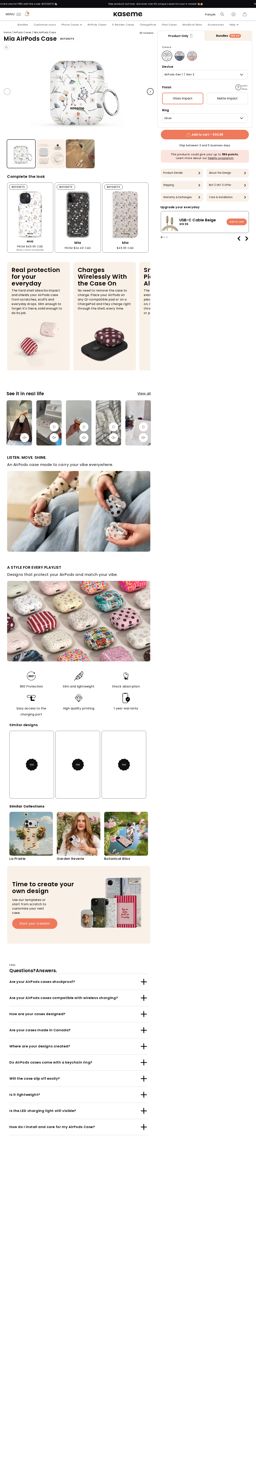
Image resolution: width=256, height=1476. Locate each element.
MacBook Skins (192, 24)
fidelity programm (221, 158)
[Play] (54, 426)
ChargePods (148, 24)
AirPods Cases (97, 24)
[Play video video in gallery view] (80, 154)
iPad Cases (169, 24)
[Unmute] (24, 437)
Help (233, 24)
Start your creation (35, 923)
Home (7, 32)
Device (167, 67)
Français (210, 14)
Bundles (23, 24)
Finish (166, 87)
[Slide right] (150, 91)
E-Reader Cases (123, 24)
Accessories (216, 24)
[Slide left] (7, 91)
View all (144, 393)
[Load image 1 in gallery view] (21, 154)
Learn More (244, 87)
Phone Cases (70, 24)
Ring (165, 110)
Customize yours (45, 24)
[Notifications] (27, 14)
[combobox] (205, 74)
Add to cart (236, 222)
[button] (222, 14)
